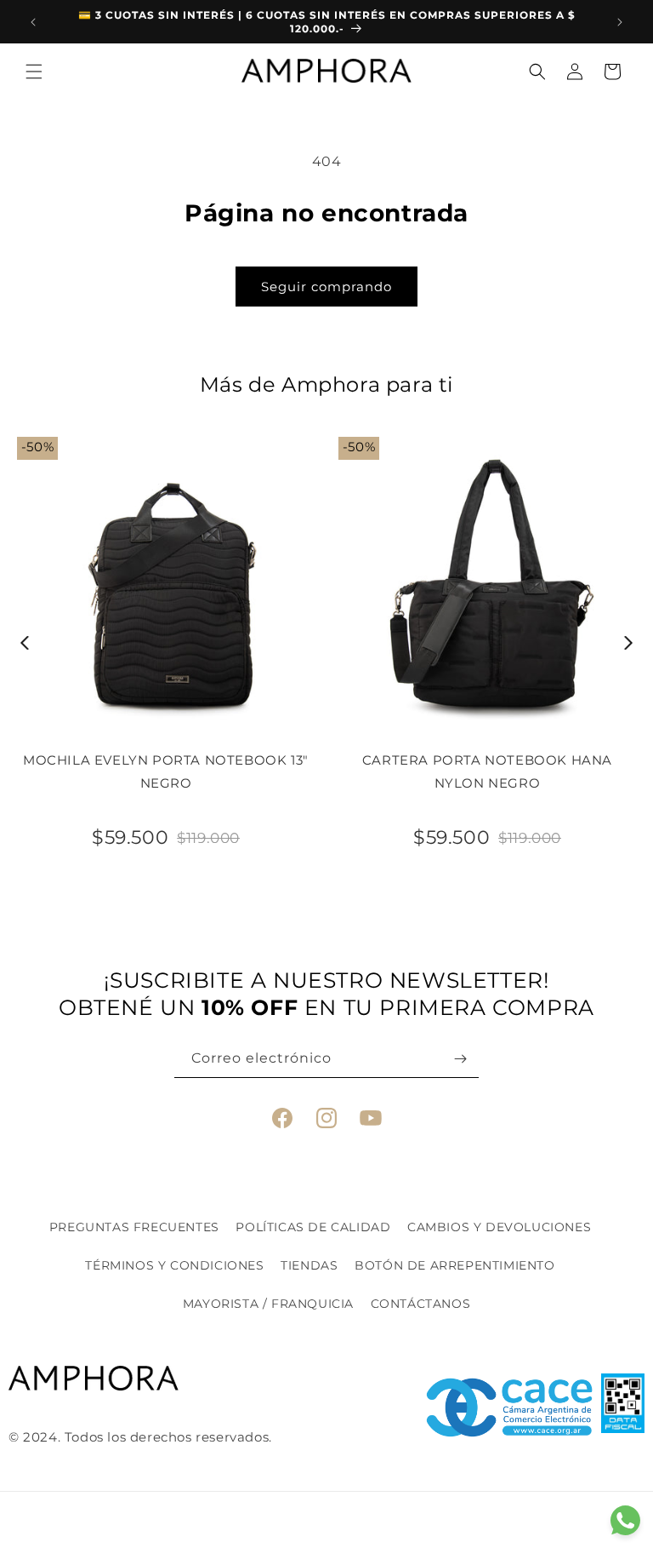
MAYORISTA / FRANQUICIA (268, 1303)
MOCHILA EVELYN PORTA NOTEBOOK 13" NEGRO (166, 771)
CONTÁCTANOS (421, 1303)
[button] (34, 71)
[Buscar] (537, 71)
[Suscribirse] (460, 1059)
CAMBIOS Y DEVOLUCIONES (499, 1227)
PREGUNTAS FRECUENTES (134, 1227)
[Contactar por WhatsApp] (625, 1520)
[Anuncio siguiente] (620, 22)
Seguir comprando (326, 286)
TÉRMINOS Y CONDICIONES (174, 1265)
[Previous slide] (25, 643)
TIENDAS (309, 1265)
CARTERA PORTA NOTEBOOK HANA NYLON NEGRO (487, 771)
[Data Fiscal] (622, 1407)
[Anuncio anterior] (33, 22)
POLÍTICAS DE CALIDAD (313, 1227)
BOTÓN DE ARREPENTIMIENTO (454, 1265)
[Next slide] (629, 643)
